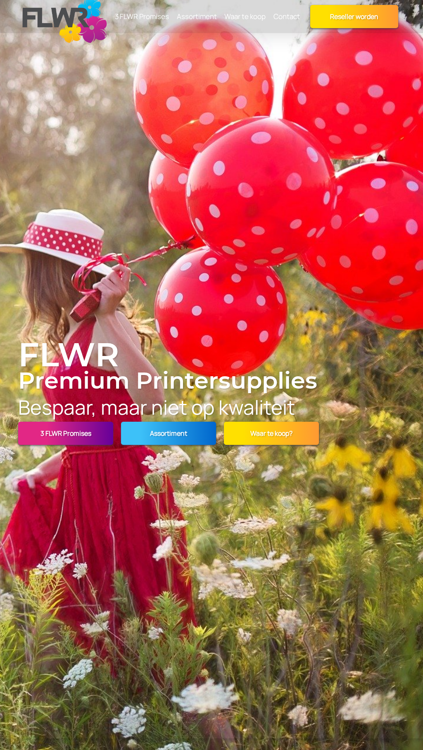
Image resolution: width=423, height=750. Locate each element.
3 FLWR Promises (65, 433)
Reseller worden (354, 16)
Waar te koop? (271, 433)
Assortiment (168, 433)
